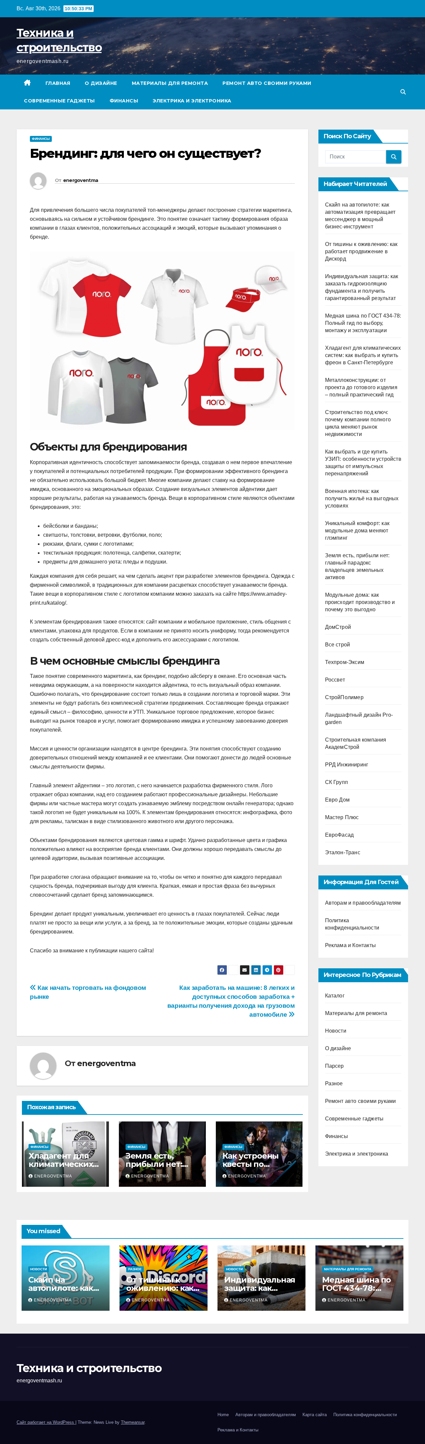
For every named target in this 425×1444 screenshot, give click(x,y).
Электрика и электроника (192, 101)
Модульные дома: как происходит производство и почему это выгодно (360, 602)
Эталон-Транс (342, 852)
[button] (403, 92)
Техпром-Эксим (345, 662)
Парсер (334, 1066)
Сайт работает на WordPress (46, 1422)
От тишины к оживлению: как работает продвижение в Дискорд (361, 251)
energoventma (80, 180)
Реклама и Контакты (350, 945)
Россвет (335, 680)
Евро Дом (337, 800)
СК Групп (336, 782)
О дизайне (101, 83)
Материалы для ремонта (170, 83)
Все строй (337, 644)
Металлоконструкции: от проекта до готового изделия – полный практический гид (361, 387)
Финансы (124, 101)
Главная (57, 83)
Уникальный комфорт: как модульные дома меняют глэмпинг (357, 530)
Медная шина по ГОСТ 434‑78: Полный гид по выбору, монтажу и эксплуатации (363, 323)
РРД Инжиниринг (347, 764)
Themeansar (132, 1422)
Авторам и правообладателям (363, 903)
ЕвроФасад (339, 835)
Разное (334, 1083)
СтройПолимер (344, 697)
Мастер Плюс (342, 817)
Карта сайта (314, 1414)
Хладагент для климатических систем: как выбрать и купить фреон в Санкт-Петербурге (363, 355)
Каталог (335, 995)
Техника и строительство (89, 1368)
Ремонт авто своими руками (266, 83)
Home (223, 1414)
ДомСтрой (338, 627)
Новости (335, 1031)
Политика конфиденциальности (365, 1414)
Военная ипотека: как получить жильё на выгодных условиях (362, 498)
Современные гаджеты (59, 101)
